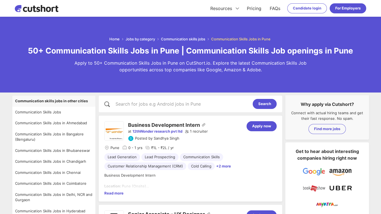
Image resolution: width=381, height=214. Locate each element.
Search (264, 103)
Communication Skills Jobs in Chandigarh (50, 161)
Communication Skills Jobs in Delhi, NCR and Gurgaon (53, 197)
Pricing (254, 8)
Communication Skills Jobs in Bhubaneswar (52, 150)
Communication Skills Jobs (38, 112)
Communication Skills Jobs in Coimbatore (50, 183)
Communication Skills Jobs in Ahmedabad (51, 123)
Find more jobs (327, 129)
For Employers (348, 8)
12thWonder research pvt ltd (157, 131)
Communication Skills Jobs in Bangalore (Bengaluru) (49, 137)
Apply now (261, 126)
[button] (196, 131)
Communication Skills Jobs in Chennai (48, 172)
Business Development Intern (164, 125)
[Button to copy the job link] (203, 125)
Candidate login (307, 8)
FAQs (275, 8)
